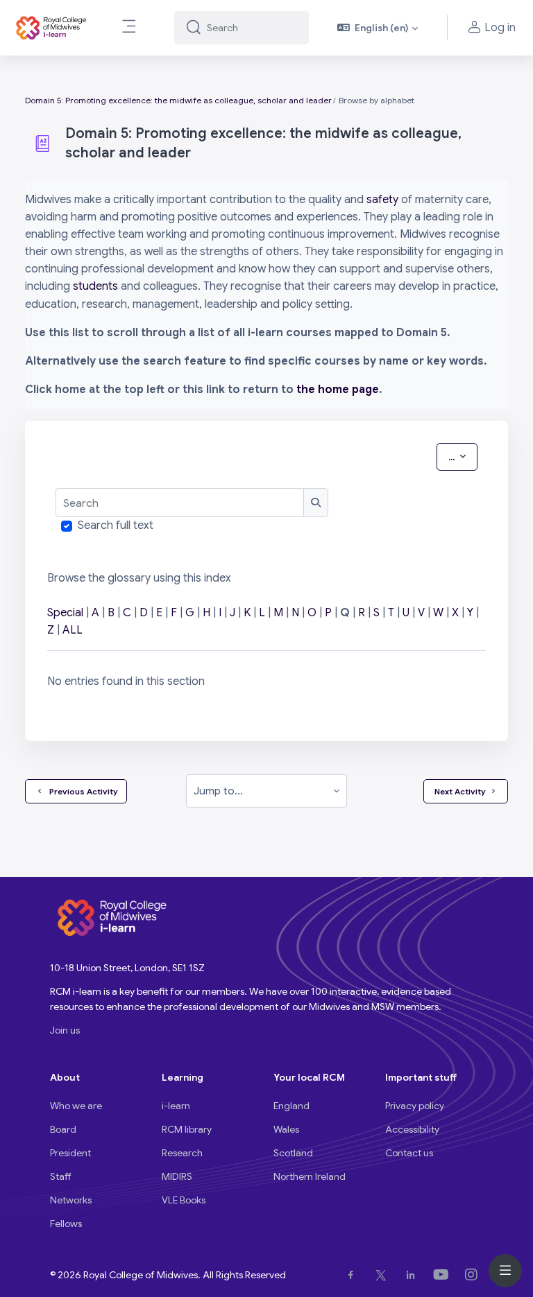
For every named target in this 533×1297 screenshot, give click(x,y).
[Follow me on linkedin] (413, 1275)
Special (65, 613)
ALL (72, 630)
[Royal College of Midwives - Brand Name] (52, 27)
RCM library (187, 1129)
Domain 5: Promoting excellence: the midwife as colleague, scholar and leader (178, 100)
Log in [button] (500, 28)
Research (182, 1153)
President (70, 1153)
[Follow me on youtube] (444, 1275)
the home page (337, 390)
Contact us (409, 1153)
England (291, 1105)
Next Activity (460, 791)
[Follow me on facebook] (354, 1275)
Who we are (76, 1105)
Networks (71, 1200)
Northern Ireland (309, 1176)
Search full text (115, 525)
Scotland (293, 1153)
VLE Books (183, 1200)
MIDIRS (177, 1176)
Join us (65, 1030)
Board (63, 1129)
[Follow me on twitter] (384, 1275)
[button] (377, 27)
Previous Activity (81, 791)
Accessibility (412, 1129)
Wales (286, 1129)
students (95, 286)
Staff (60, 1176)
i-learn (176, 1105)
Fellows (66, 1223)
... (462, 456)
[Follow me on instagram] (474, 1275)
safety (382, 200)
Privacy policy (414, 1105)
